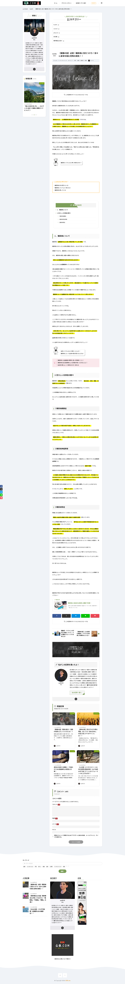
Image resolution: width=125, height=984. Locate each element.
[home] (60, 975)
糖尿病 (82, 60)
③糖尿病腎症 (61, 222)
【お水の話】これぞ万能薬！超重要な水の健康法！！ (37, 911)
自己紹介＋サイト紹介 (81, 3)
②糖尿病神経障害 (62, 219)
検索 (62, 871)
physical (57, 32)
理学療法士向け (41, 83)
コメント (55, 804)
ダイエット (71, 60)
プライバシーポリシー (66, 3)
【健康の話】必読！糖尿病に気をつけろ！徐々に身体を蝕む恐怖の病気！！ (38, 887)
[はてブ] (75, 616)
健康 (78, 60)
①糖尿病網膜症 (62, 216)
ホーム (55, 3)
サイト (54, 829)
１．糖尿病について (62, 210)
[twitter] (34, 69)
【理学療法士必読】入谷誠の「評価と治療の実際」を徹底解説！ (33, 108)
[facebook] (56, 616)
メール (54, 824)
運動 (86, 60)
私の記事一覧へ (77, 692)
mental (56, 28)
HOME (26, 9)
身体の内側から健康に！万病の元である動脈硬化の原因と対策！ (63, 769)
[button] (25, 98)
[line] (85, 616)
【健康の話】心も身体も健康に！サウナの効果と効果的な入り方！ (83, 633)
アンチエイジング (63, 60)
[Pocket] (95, 616)
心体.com (67, 980)
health (31, 9)
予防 (75, 60)
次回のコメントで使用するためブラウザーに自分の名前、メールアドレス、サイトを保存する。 (76, 836)
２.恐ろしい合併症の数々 (63, 213)
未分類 (56, 36)
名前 (53, 818)
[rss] (65, 975)
